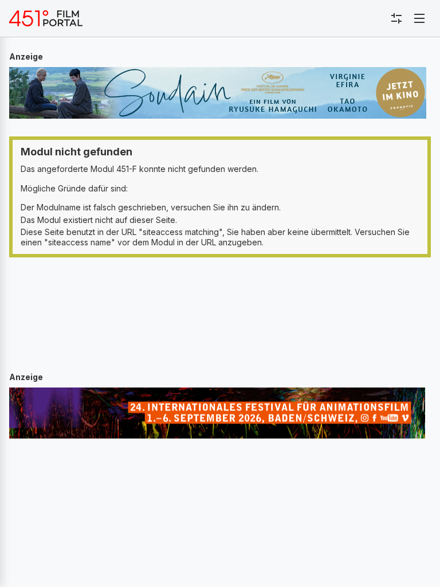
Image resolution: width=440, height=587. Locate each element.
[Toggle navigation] (419, 18)
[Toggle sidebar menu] (396, 18)
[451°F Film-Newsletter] (45, 18)
